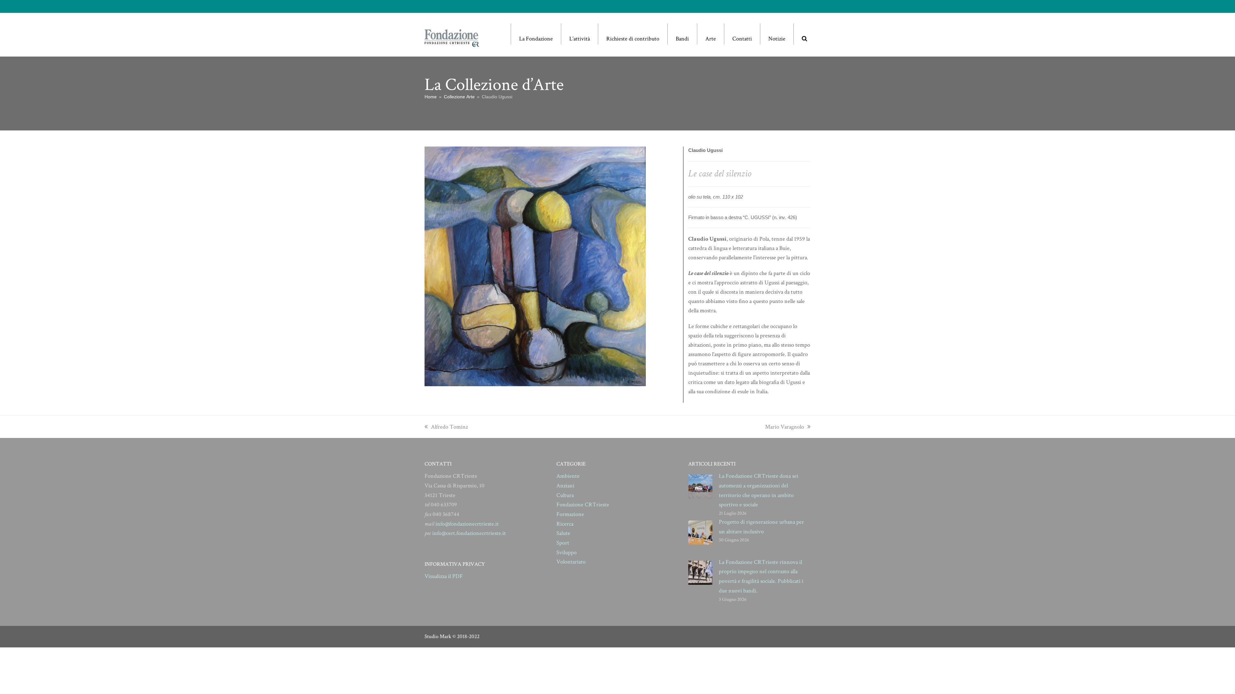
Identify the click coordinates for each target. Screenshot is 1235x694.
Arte (710, 38)
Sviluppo (566, 552)
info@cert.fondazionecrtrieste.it (469, 533)
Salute (563, 533)
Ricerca (564, 524)
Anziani (565, 485)
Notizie (776, 38)
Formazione (570, 514)
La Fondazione (536, 38)
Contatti (742, 38)
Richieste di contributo (632, 38)
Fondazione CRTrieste (582, 504)
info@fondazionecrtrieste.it (467, 524)
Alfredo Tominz (449, 427)
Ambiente (568, 476)
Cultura (565, 495)
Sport (562, 543)
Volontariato (571, 561)
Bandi (682, 38)
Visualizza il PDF (444, 576)
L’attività (579, 38)
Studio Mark (438, 636)
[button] (804, 33)
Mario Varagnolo (784, 427)
